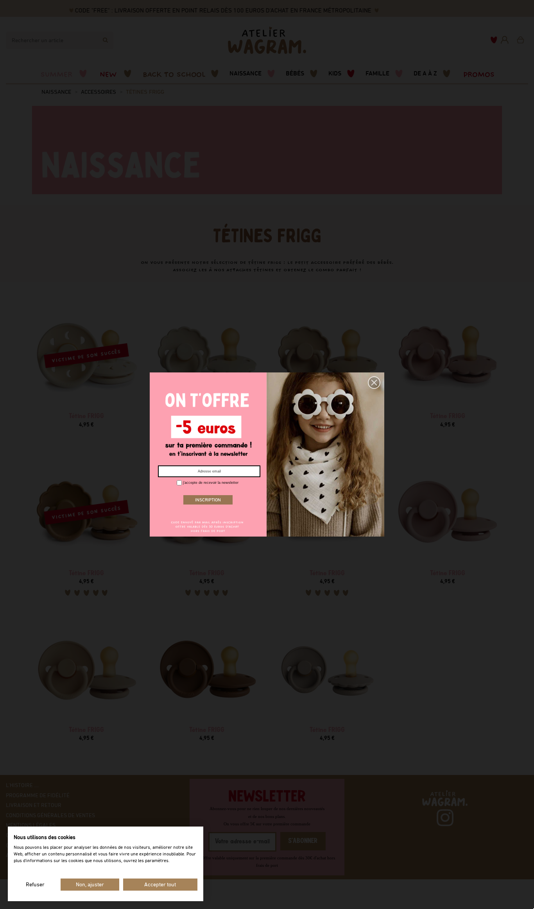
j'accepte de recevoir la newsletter (210, 483)
